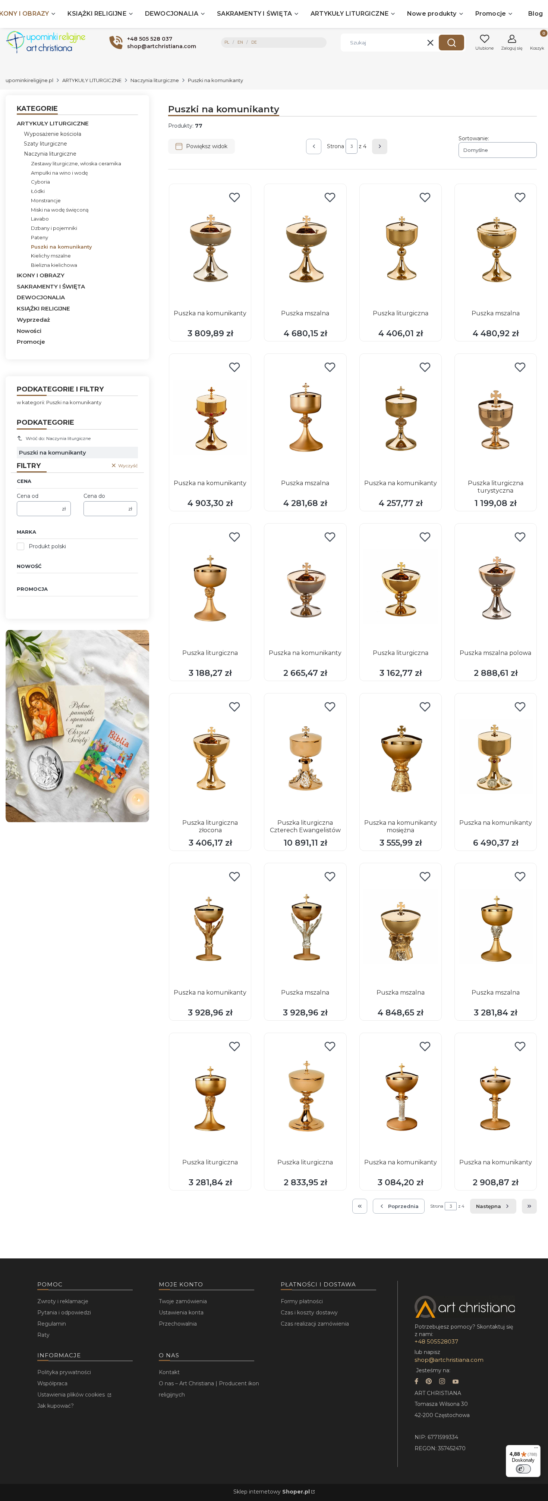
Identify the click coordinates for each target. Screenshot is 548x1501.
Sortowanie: (474, 138)
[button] (451, 42)
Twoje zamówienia (183, 1301)
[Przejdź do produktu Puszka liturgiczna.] (400, 247)
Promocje (31, 341)
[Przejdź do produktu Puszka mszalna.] (305, 247)
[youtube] (456, 1382)
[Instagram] (442, 1382)
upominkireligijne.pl (29, 80)
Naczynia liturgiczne (154, 80)
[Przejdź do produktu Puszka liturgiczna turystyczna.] (496, 417)
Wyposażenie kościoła (52, 134)
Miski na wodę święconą (60, 210)
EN (240, 42)
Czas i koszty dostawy (309, 1312)
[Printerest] (429, 1382)
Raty (43, 1335)
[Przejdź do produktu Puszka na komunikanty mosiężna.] (400, 757)
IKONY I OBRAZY (40, 275)
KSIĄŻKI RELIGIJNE (43, 308)
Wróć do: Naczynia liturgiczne (58, 438)
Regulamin (51, 1323)
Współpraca (52, 1383)
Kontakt (169, 1372)
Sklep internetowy (271, 1491)
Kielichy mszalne (51, 256)
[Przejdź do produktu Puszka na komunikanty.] (210, 247)
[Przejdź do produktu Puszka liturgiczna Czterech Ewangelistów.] (305, 757)
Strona (335, 146)
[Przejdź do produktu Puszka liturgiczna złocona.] (210, 757)
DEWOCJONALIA (41, 297)
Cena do (94, 496)
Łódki (38, 191)
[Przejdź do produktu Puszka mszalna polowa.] (496, 587)
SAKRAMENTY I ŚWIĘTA (51, 286)
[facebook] (416, 1382)
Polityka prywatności (64, 1372)
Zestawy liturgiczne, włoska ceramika (76, 163)
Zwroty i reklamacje (62, 1301)
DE (254, 42)
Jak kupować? (55, 1405)
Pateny (39, 237)
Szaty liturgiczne (45, 143)
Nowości (29, 330)
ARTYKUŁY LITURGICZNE (92, 80)
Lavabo (40, 219)
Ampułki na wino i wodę (59, 173)
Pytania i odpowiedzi (64, 1312)
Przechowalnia (178, 1323)
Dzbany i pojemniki (54, 228)
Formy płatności (302, 1301)
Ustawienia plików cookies (71, 1394)
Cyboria (40, 182)
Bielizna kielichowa (54, 265)
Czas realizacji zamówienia (315, 1323)
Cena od (27, 496)
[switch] (523, 1468)
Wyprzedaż (33, 319)
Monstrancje (46, 200)
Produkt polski (47, 546)
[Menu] (536, 1449)
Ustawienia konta (181, 1312)
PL (226, 42)
